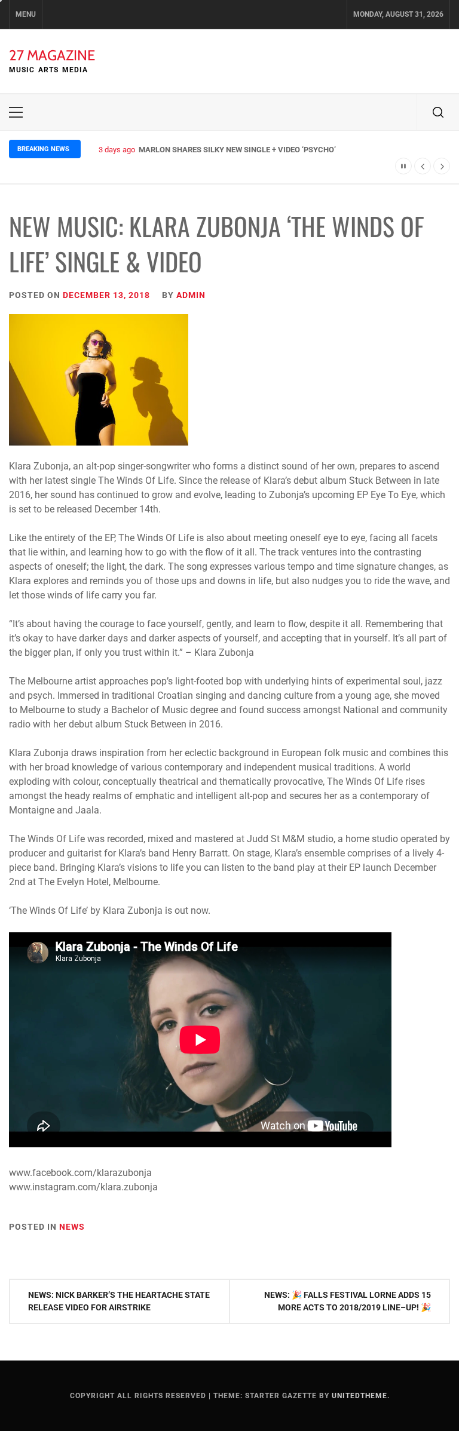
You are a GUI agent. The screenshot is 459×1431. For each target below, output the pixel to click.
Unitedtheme (359, 1396)
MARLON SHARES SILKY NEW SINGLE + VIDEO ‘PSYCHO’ (237, 149)
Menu (26, 14)
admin (191, 295)
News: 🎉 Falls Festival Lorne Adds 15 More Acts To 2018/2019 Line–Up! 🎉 (347, 1301)
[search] (438, 112)
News (72, 1227)
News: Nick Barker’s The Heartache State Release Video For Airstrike (119, 1301)
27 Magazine (52, 55)
